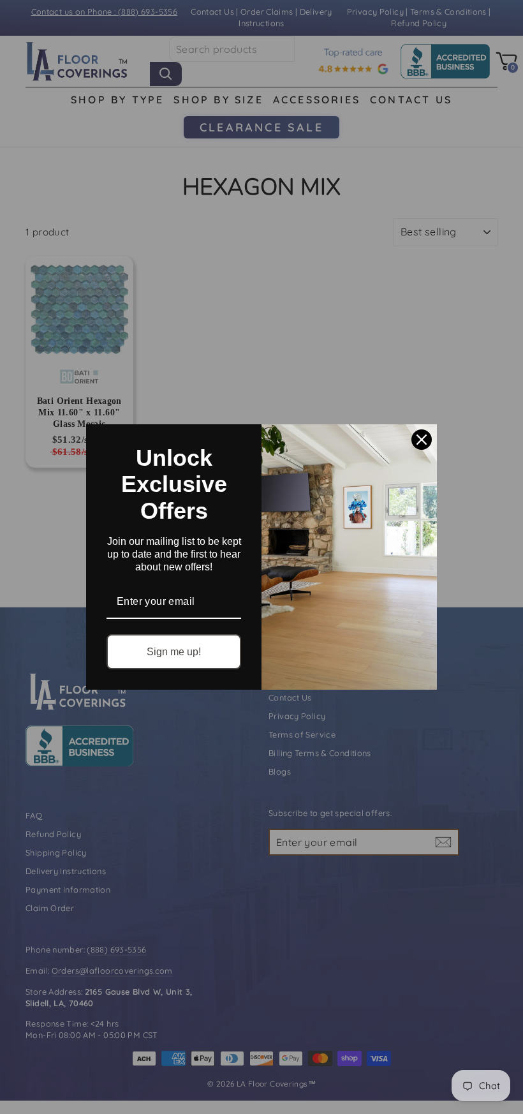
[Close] (421, 439)
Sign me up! (174, 651)
